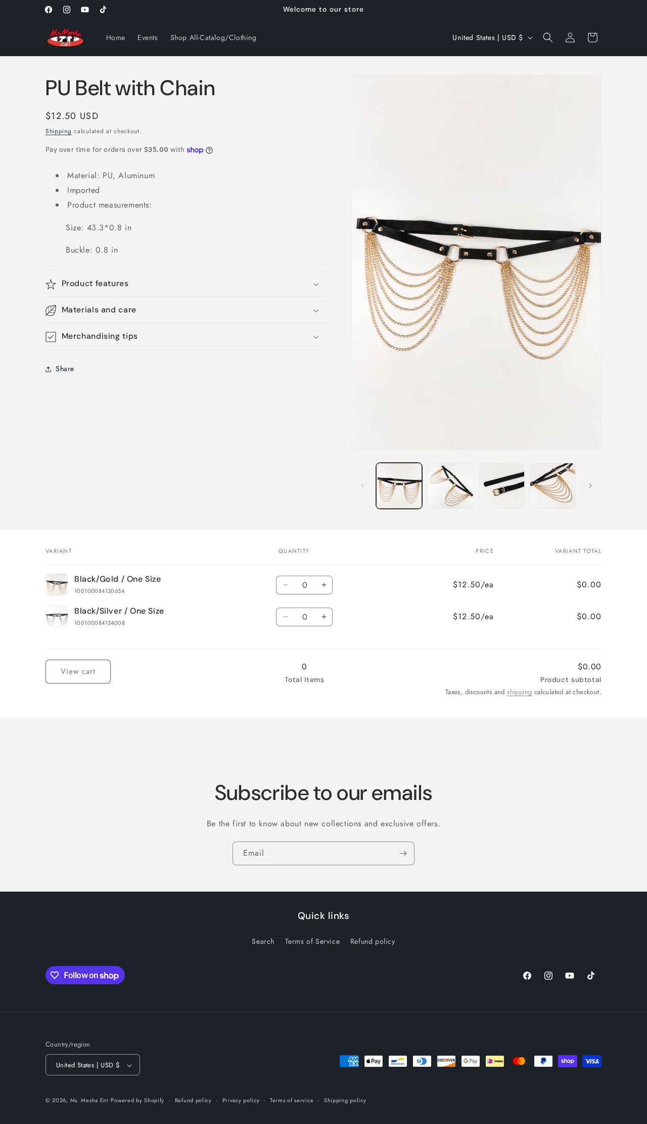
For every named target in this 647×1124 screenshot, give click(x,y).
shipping (519, 692)
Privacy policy (241, 1101)
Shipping (58, 131)
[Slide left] (362, 485)
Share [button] (65, 369)
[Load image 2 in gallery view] (450, 486)
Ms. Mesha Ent (89, 1101)
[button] (548, 37)
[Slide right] (590, 485)
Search (263, 941)
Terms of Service (312, 941)
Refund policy (372, 941)
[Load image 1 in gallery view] (399, 486)
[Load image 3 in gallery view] (502, 486)
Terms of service (291, 1101)
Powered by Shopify (137, 1101)
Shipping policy (345, 1101)
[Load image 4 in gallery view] (553, 486)
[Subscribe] (403, 853)
